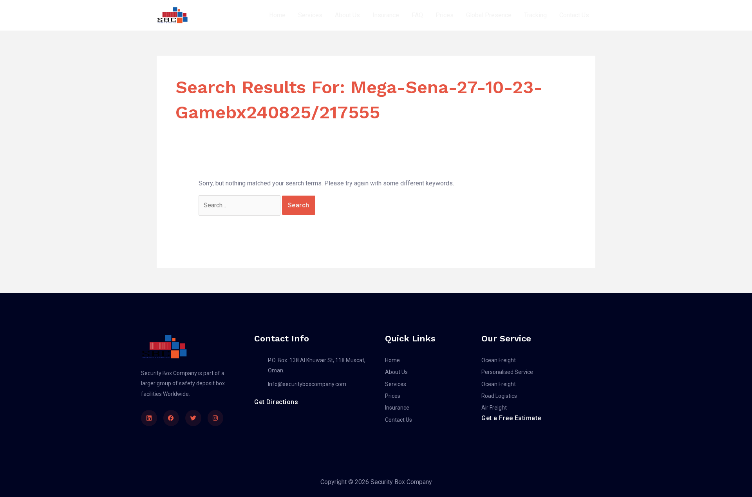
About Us (347, 15)
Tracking (535, 15)
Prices (445, 15)
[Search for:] (240, 205)
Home (277, 15)
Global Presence (489, 15)
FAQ (417, 15)
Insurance (385, 15)
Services (310, 15)
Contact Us (574, 15)
